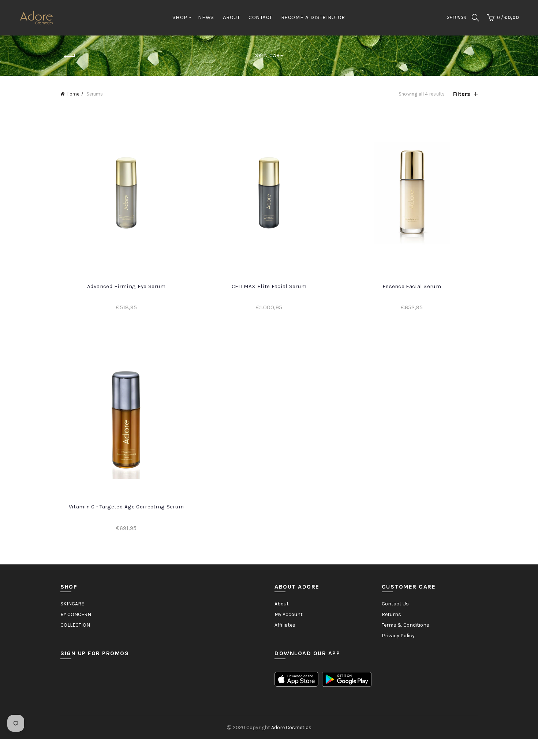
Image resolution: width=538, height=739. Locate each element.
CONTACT (260, 17)
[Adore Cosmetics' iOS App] (296, 679)
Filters (461, 93)
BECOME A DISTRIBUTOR (313, 17)
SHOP (179, 17)
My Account (288, 614)
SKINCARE (72, 604)
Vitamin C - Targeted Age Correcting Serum (126, 506)
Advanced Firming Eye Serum (126, 286)
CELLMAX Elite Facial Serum (269, 286)
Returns (391, 614)
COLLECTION (75, 625)
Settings (456, 17)
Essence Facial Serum (411, 286)
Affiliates (284, 625)
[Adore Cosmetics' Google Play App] (346, 679)
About (281, 604)
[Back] (69, 56)
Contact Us (395, 604)
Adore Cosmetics (291, 727)
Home (73, 94)
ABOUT (231, 17)
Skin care (269, 55)
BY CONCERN (75, 614)
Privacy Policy (398, 635)
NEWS (206, 17)
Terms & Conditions (405, 625)
